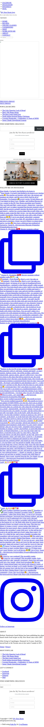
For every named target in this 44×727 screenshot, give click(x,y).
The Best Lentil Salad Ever (11, 114)
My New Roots (18, 719)
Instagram (7, 5)
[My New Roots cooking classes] (22, 170)
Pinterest (6, 7)
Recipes (5, 23)
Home (4, 21)
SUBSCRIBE (22, 153)
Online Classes (9, 25)
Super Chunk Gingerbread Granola (14, 120)
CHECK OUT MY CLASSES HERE (22, 183)
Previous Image (7, 101)
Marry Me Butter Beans (10, 112)
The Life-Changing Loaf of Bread (13, 110)
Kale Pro (13, 724)
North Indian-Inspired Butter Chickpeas (16, 116)
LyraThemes (23, 724)
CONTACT (6, 35)
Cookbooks (7, 27)
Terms (2, 647)
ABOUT (5, 33)
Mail (4, 9)
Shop (4, 29)
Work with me (8, 31)
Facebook (7, 3)
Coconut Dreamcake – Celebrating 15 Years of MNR (20, 118)
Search (39, 129)
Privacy (8, 647)
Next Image (5, 103)
